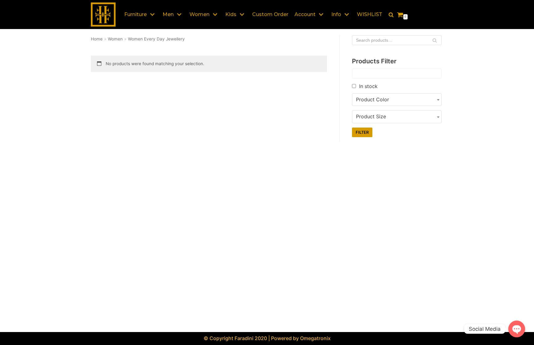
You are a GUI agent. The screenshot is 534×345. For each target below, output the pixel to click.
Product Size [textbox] (371, 116)
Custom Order (270, 14)
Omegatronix (315, 338)
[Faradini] (103, 14)
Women (115, 38)
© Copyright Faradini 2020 (235, 338)
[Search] (435, 40)
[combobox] (397, 99)
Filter (362, 132)
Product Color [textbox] (372, 99)
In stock (368, 86)
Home (97, 38)
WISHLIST (369, 14)
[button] (391, 14)
